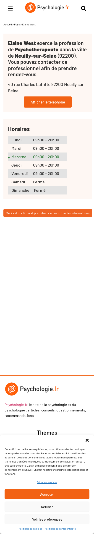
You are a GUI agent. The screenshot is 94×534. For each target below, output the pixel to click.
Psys (17, 24)
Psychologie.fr (16, 404)
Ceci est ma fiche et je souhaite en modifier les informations (48, 213)
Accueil (7, 24)
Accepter (47, 494)
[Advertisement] (44, 301)
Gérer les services (47, 482)
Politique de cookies (30, 528)
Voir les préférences (47, 519)
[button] (87, 440)
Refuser (47, 507)
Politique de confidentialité (60, 528)
